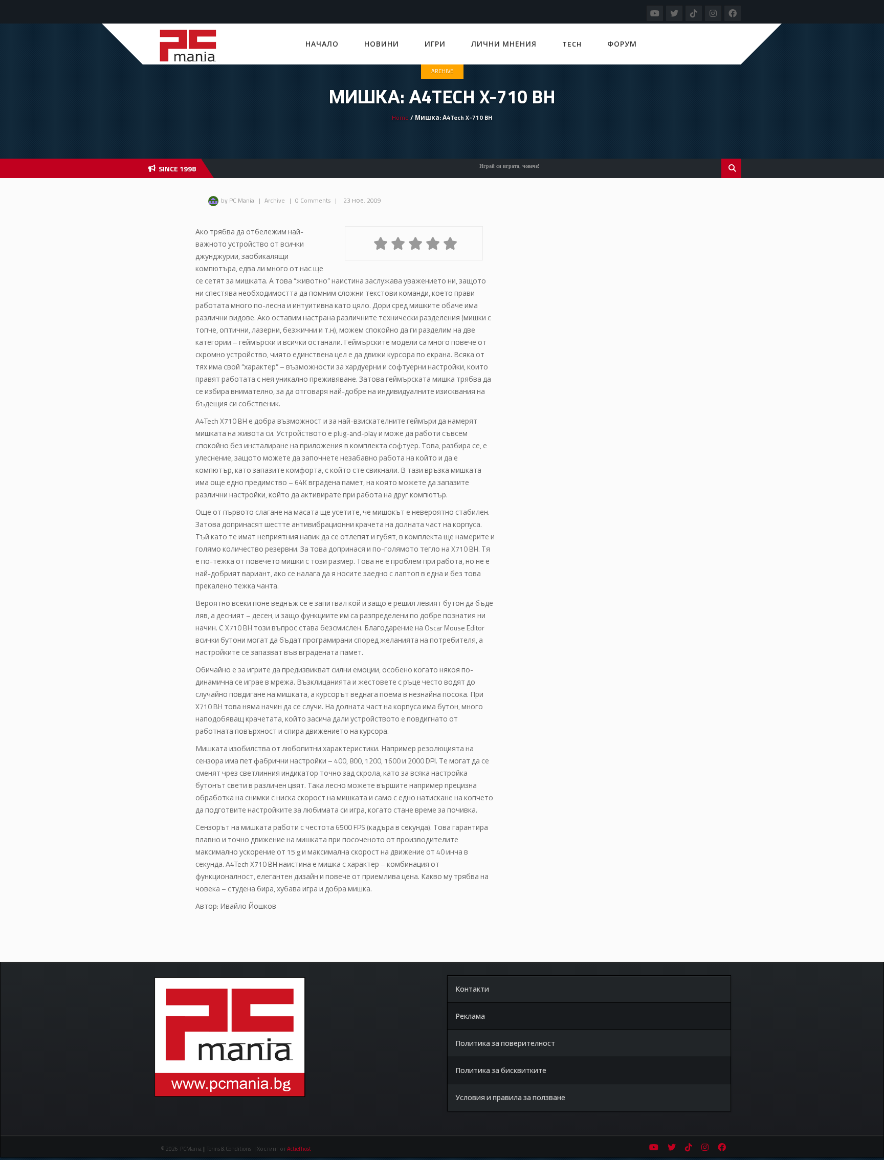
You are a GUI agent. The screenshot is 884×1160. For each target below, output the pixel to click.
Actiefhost (299, 1149)
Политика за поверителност (505, 1043)
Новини (381, 43)
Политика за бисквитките (500, 1070)
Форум (622, 43)
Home (400, 117)
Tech (572, 43)
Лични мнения (504, 43)
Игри (435, 43)
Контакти (472, 988)
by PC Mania (237, 200)
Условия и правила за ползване (510, 1097)
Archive (442, 71)
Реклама (470, 1016)
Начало (322, 43)
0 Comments (312, 200)
